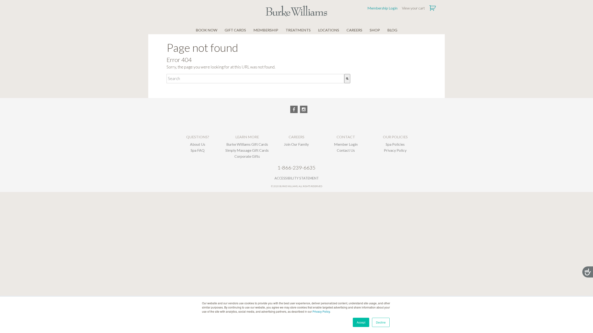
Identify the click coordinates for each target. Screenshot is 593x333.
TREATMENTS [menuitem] (298, 30)
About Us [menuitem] (197, 144)
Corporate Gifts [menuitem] (247, 156)
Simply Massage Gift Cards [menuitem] (247, 150)
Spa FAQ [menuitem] (198, 150)
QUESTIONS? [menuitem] (197, 137)
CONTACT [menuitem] (346, 137)
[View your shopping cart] (433, 8)
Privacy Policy (321, 311)
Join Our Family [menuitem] (296, 144)
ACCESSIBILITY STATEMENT (296, 178)
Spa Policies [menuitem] (395, 144)
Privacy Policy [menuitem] (395, 150)
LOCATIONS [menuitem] (328, 30)
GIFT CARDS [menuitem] (235, 30)
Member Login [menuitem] (346, 144)
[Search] (347, 78)
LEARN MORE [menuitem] (247, 137)
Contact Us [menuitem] (346, 150)
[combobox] (255, 78)
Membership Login (382, 8)
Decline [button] (381, 322)
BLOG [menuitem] (392, 30)
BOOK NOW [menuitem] (206, 30)
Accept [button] (361, 322)
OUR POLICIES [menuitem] (395, 137)
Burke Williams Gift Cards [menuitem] (247, 144)
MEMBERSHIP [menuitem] (265, 30)
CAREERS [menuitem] (354, 30)
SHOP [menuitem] (375, 30)
